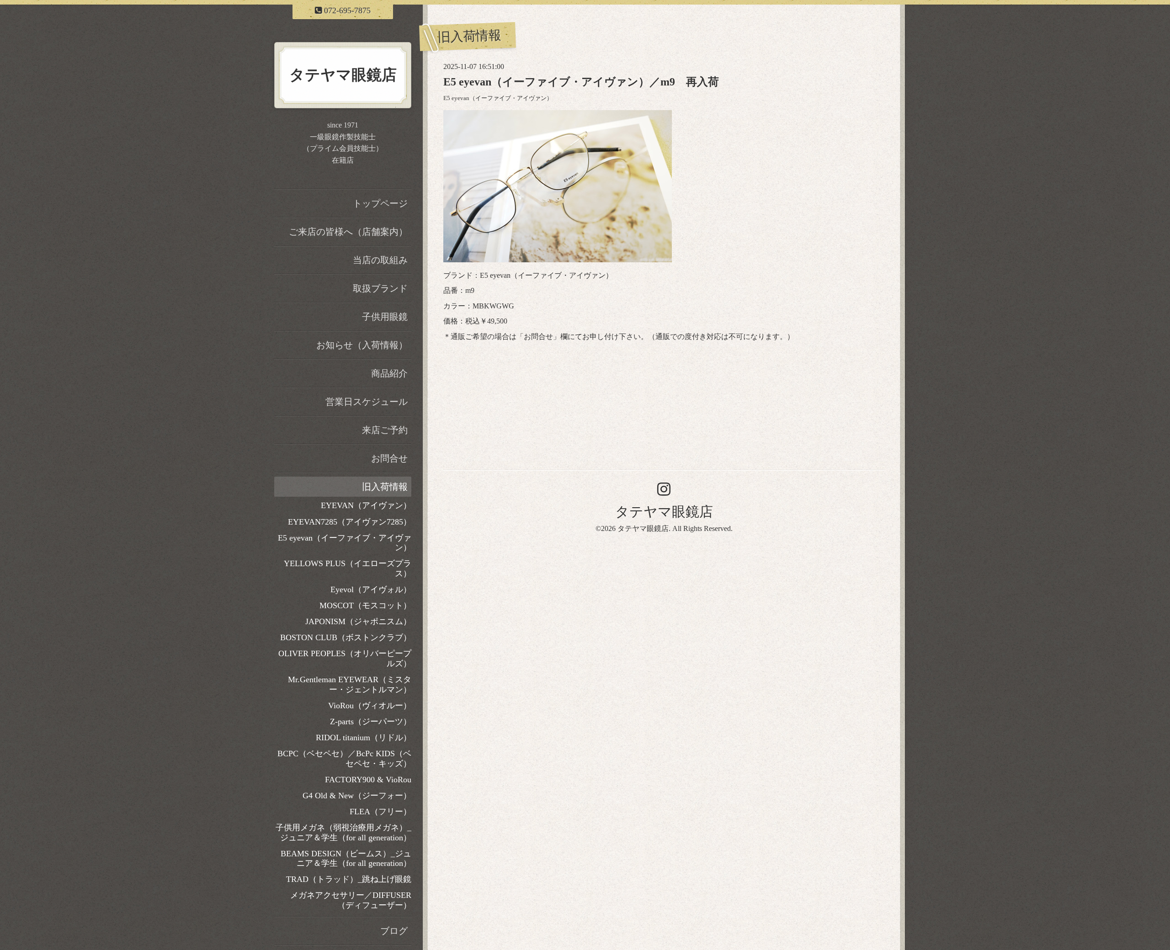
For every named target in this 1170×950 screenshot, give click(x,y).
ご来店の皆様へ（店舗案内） (348, 232)
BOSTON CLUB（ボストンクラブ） (345, 637)
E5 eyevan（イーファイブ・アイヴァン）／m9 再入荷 (581, 82)
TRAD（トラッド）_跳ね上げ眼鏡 (348, 879)
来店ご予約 (385, 430)
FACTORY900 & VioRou (368, 779)
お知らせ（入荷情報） (362, 345)
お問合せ (538, 336)
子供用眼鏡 (385, 317)
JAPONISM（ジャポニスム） (358, 621)
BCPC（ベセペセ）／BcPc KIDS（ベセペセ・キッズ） (344, 758)
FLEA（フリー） (380, 811)
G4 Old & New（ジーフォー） (357, 795)
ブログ (394, 931)
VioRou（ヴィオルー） (369, 705)
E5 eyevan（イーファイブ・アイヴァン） (498, 98)
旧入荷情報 (385, 487)
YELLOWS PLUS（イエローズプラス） (347, 568)
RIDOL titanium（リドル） (363, 737)
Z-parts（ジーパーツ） (370, 721)
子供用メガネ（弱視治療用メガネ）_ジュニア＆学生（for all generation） (343, 832)
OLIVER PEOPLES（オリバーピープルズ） (344, 658)
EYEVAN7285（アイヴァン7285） (349, 521)
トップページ (380, 203)
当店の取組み (380, 260)
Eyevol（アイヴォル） (370, 589)
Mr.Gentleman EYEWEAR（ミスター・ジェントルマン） (349, 684)
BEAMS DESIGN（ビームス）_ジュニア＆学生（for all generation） (346, 858)
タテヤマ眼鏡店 (664, 511)
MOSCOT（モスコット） (365, 605)
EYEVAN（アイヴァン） (366, 505)
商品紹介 (389, 373)
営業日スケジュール (366, 402)
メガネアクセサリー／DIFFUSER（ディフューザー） (350, 900)
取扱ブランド (380, 288)
